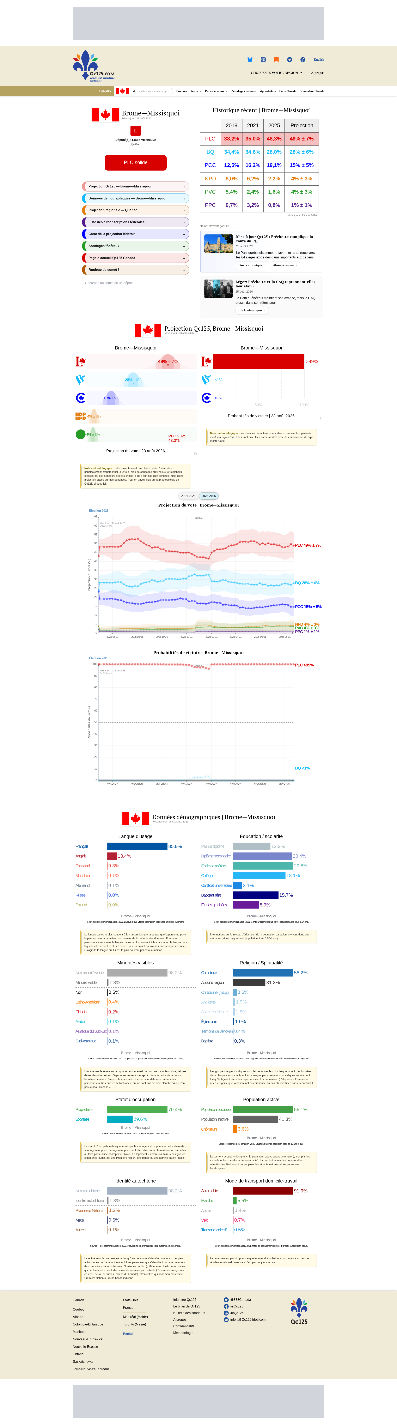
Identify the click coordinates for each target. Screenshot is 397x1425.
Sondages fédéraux (244, 91)
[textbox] (154, 91)
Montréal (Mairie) (135, 1317)
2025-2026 (209, 496)
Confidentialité (184, 1326)
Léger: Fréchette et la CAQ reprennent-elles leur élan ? (275, 283)
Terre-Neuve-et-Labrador (91, 1369)
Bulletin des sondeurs (189, 1313)
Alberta (78, 1317)
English (319, 59)
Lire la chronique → (252, 265)
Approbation (268, 91)
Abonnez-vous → (285, 265)
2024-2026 (188, 496)
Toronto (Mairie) (134, 1324)
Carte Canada (287, 91)
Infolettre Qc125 (184, 1299)
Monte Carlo (217, 440)
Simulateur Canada (312, 91)
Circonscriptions (187, 91)
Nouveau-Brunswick (88, 1339)
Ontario (78, 1354)
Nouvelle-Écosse (85, 1346)
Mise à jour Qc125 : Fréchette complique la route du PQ (274, 238)
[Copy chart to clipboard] (195, 454)
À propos (317, 72)
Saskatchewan (83, 1361)
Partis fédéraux (214, 91)
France (128, 1307)
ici (104, 483)
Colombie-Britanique (88, 1324)
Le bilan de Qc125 (186, 1306)
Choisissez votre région (274, 72)
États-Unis (130, 1300)
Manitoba (79, 1332)
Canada (79, 1300)
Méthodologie (183, 1333)
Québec (78, 1309)
